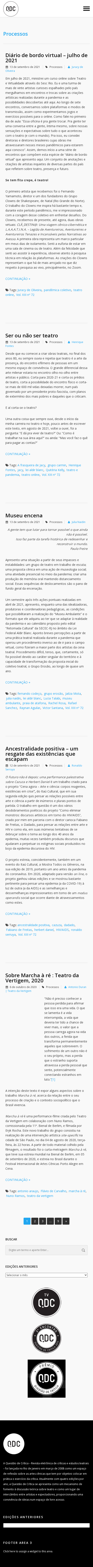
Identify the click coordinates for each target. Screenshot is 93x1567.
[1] (53, 1079)
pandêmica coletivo (57, 290)
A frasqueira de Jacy (31, 465)
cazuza (57, 925)
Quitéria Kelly (55, 470)
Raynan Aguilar (29, 708)
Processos (56, 67)
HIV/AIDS (62, 930)
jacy (20, 470)
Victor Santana (53, 708)
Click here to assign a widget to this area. (28, 1551)
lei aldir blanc (34, 470)
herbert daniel (44, 930)
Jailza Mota (73, 693)
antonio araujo (28, 1191)
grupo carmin (57, 465)
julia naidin (13, 698)
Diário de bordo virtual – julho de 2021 (46, 57)
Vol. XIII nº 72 (25, 295)
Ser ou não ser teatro (31, 335)
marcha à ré (77, 1191)
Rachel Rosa (57, 703)
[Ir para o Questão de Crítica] (13, 1443)
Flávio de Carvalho (53, 1191)
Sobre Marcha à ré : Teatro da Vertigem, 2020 (42, 978)
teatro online (31, 475)
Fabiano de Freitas (19, 930)
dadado (69, 925)
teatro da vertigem (40, 1196)
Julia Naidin (78, 522)
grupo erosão (53, 693)
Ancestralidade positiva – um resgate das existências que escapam (41, 753)
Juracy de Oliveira (30, 290)
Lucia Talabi (51, 698)
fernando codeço (30, 693)
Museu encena (24, 515)
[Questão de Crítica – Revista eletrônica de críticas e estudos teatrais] (10, 8)
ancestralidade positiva (34, 925)
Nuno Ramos (15, 1196)
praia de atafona (34, 703)
